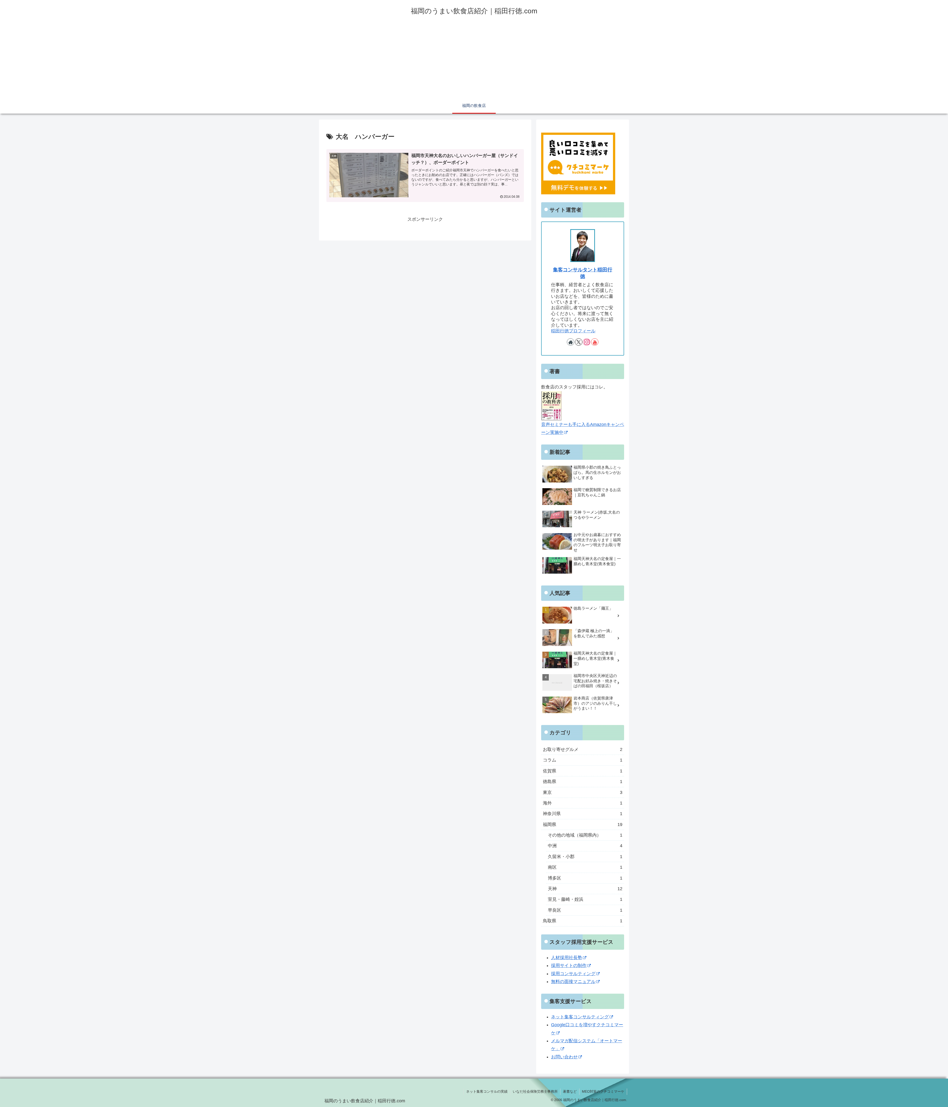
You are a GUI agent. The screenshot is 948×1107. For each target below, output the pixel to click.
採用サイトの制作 (569, 965)
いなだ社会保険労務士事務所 (535, 1091)
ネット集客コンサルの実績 (487, 1091)
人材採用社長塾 (566, 957)
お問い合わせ (564, 1056)
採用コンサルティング (573, 973)
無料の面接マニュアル (573, 981)
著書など (570, 1091)
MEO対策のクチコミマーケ (603, 1091)
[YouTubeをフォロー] (594, 342)
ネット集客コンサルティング (580, 1016)
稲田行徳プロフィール (573, 330)
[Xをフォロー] (578, 342)
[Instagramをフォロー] (586, 342)
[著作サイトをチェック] (570, 342)
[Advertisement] (474, 61)
